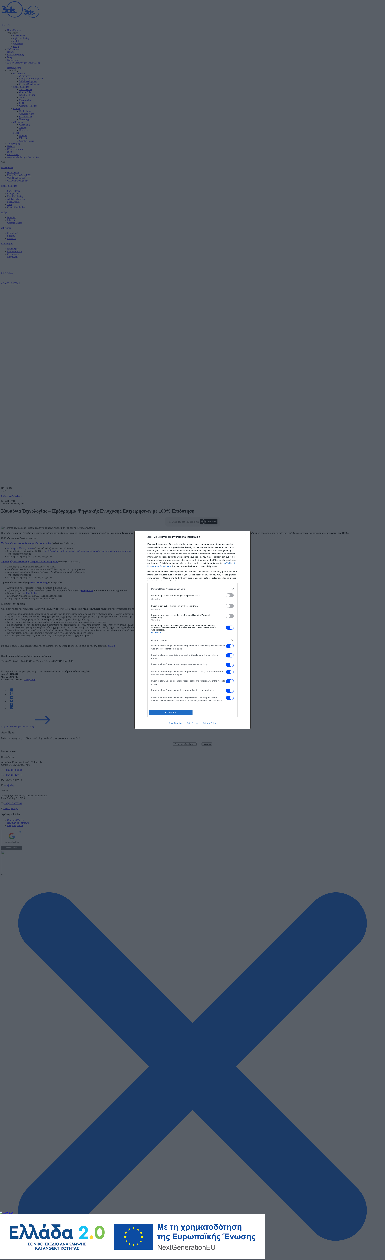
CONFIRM (170, 712)
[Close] (244, 537)
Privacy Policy (209, 723)
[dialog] (192, 630)
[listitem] (192, 588)
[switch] (230, 595)
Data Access (192, 723)
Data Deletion (175, 723)
